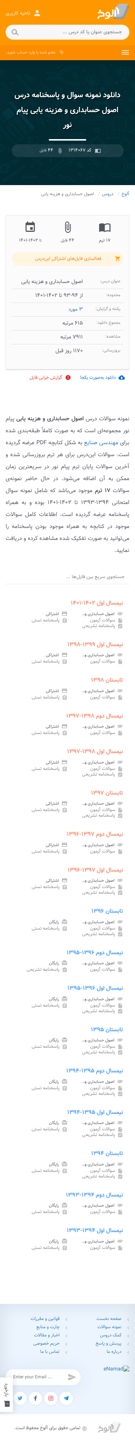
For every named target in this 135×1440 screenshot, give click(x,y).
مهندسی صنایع (101, 442)
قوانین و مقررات (45, 1319)
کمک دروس (111, 1335)
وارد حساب (25, 52)
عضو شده (48, 52)
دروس (108, 194)
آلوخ (125, 194)
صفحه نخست (109, 1319)
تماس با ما (50, 1351)
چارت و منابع (48, 1327)
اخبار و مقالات (47, 1335)
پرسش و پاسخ (109, 1343)
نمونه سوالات (110, 1327)
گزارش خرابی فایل (50, 377)
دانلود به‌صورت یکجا (102, 377)
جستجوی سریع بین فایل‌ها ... (95, 576)
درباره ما (114, 1351)
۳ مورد (75, 309)
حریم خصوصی (46, 1343)
